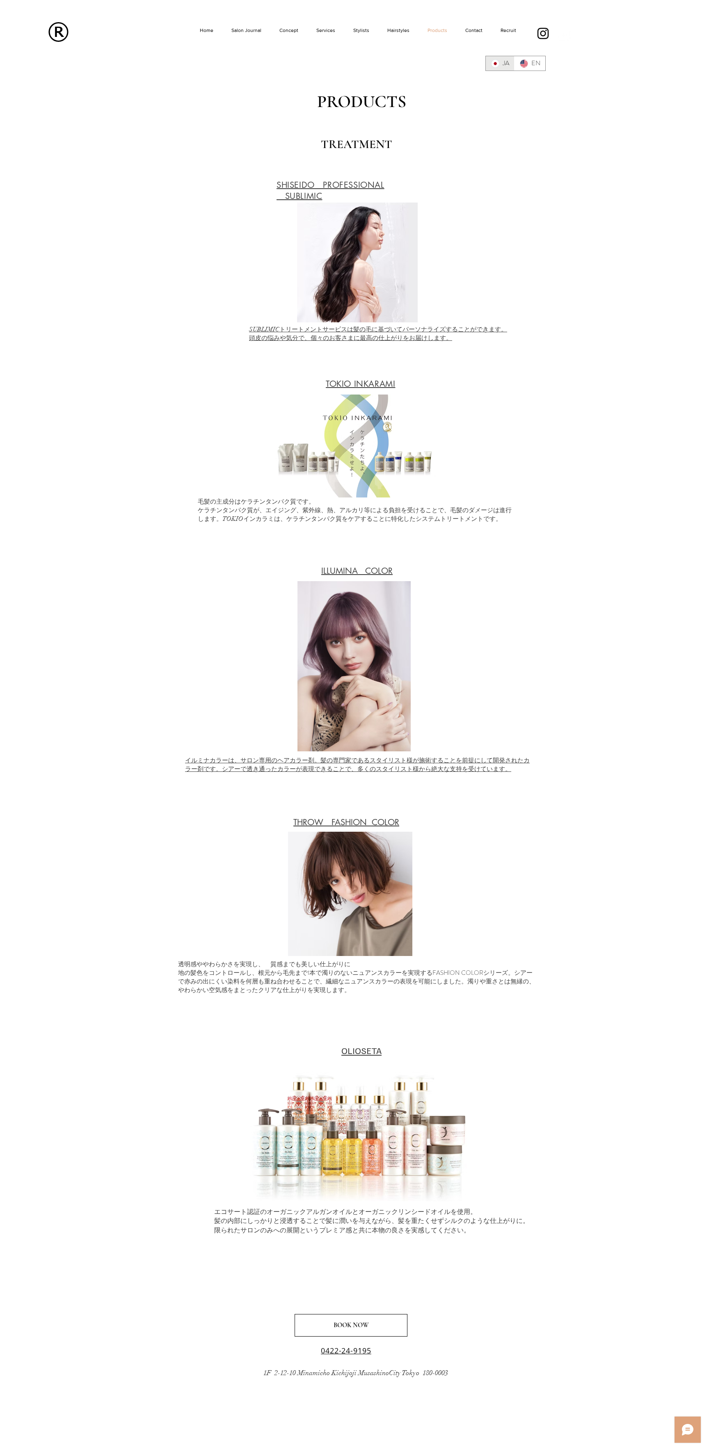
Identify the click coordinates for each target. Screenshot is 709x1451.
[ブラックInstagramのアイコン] (543, 33)
